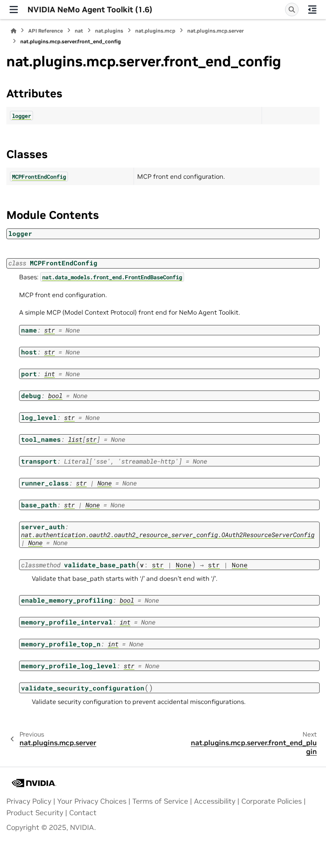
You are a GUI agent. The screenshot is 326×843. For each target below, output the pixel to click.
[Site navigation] (13, 9)
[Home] (13, 31)
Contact (83, 812)
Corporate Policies (271, 801)
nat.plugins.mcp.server (215, 30)
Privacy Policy (28, 801)
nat (79, 30)
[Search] (292, 9)
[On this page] (312, 9)
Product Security (34, 812)
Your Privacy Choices (91, 801)
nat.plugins (109, 30)
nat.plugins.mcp (155, 30)
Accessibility (214, 801)
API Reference (45, 30)
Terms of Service (160, 801)
